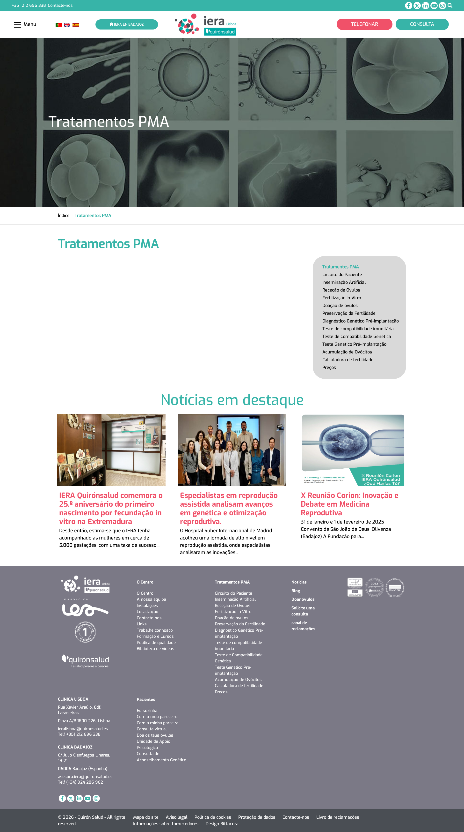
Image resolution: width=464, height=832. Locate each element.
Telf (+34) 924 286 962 (80, 782)
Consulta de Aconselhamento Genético (161, 757)
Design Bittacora (222, 824)
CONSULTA (422, 24)
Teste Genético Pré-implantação (354, 344)
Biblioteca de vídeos (155, 649)
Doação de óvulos (340, 305)
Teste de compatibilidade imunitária (358, 329)
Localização (147, 612)
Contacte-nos (60, 5)
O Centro (145, 582)
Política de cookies (213, 817)
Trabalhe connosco (155, 630)
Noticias (299, 582)
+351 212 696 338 (29, 5)
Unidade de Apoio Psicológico (153, 744)
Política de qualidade (156, 642)
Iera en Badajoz (128, 24)
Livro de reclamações (337, 817)
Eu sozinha (147, 710)
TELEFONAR (364, 24)
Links (142, 624)
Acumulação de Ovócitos (347, 352)
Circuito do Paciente (342, 274)
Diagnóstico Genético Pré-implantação (360, 321)
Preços (329, 367)
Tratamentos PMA (340, 267)
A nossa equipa (151, 599)
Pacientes (146, 699)
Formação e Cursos (155, 636)
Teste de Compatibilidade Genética (356, 336)
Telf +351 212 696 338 (79, 734)
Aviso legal (176, 817)
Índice (64, 215)
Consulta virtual (152, 729)
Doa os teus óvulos (155, 735)
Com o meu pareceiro (157, 717)
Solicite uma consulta (303, 611)
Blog (295, 591)
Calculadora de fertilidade (347, 360)
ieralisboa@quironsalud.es (83, 729)
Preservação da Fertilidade (349, 313)
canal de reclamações (303, 626)
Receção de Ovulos (341, 290)
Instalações (147, 605)
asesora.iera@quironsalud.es (85, 777)
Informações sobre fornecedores (165, 824)
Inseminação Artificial (344, 282)
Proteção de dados (256, 817)
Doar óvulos (303, 599)
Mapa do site (146, 817)
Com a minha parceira (157, 723)
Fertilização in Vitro (341, 298)
